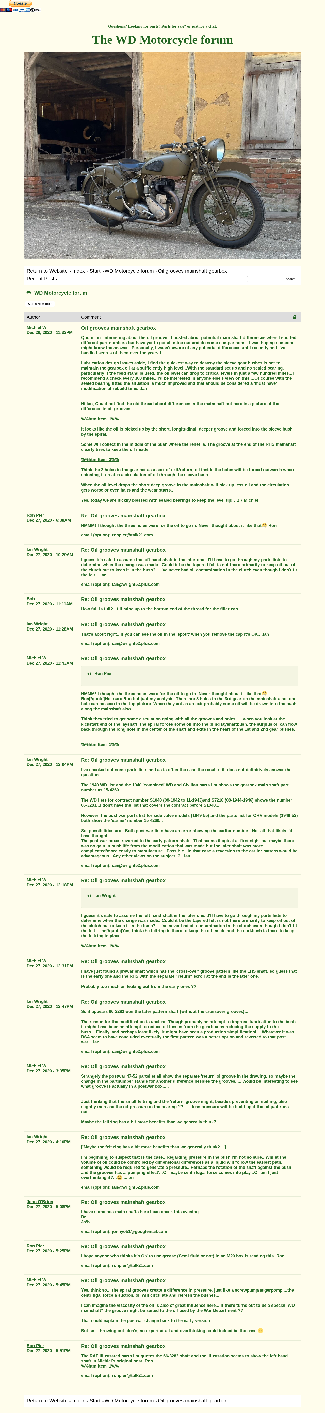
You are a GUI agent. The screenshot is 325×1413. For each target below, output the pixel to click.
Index (78, 271)
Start (95, 271)
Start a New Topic (40, 304)
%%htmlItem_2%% (100, 459)
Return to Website (47, 271)
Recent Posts (42, 278)
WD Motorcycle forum (129, 271)
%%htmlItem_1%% (100, 419)
